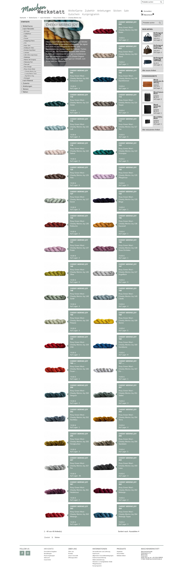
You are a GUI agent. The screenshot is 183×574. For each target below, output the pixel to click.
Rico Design (27, 66)
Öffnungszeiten (72, 557)
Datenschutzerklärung (99, 557)
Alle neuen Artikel (149, 70)
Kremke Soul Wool (29, 50)
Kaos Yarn (27, 45)
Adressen (47, 557)
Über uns (71, 551)
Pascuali (26, 64)
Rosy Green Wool (29, 69)
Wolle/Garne (75, 10)
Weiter (57, 537)
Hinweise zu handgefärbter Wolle (102, 561)
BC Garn (27, 31)
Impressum (95, 553)
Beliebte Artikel (121, 555)
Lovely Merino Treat (30, 73)
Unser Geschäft (73, 555)
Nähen (25, 92)
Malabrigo (27, 57)
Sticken (117, 10)
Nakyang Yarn (28, 62)
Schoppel (27, 78)
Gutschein (74, 14)
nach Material (28, 80)
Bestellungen (48, 553)
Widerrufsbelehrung (98, 559)
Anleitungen (104, 10)
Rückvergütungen (49, 555)
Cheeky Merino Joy (30, 71)
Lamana (26, 52)
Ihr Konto (49, 549)
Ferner (26, 38)
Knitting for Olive (29, 48)
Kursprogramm (90, 14)
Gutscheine (47, 559)
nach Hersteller (28, 29)
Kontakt (70, 553)
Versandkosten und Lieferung (101, 551)
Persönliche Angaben (50, 551)
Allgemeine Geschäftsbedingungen (102, 555)
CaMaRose (27, 33)
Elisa (25, 36)
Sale (126, 10)
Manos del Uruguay (30, 59)
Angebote (119, 551)
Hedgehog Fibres (29, 40)
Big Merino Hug (29, 75)
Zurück (47, 537)
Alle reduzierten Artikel (151, 130)
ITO (25, 43)
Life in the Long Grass (30, 55)
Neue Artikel (120, 553)
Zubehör (90, 10)
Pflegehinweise (96, 563)
